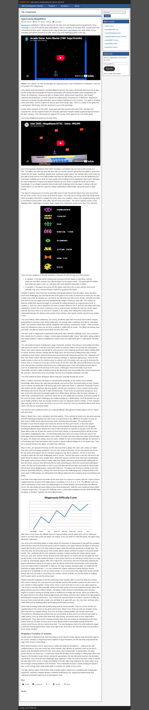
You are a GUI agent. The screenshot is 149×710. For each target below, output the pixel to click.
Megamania (25, 25)
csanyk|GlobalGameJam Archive (115, 36)
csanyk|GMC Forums (111, 40)
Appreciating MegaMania (33, 18)
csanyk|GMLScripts (111, 44)
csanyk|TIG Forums (111, 47)
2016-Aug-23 (27, 22)
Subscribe (109, 69)
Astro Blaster (72, 30)
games (43, 22)
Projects (52, 6)
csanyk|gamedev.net (111, 29)
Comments (58, 22)
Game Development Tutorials (32, 6)
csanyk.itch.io (109, 26)
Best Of (37, 22)
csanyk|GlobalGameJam (112, 33)
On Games (64, 6)
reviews (48, 22)
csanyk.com (24, 1)
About (77, 6)
